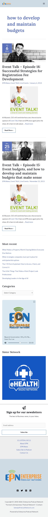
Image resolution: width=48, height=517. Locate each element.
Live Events (24, 83)
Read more (29, 124)
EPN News (6, 83)
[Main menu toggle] (44, 3)
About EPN (24, 443)
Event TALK (15, 83)
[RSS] (30, 491)
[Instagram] (26, 491)
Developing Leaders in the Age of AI (15, 278)
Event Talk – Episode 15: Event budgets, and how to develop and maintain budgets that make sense (23, 171)
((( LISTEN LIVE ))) (24, 440)
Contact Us (24, 453)
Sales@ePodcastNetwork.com (24, 508)
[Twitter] (22, 491)
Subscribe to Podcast (24, 450)
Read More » (9, 129)
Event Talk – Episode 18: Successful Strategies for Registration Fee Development (22, 73)
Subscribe (24, 432)
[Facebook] (18, 491)
